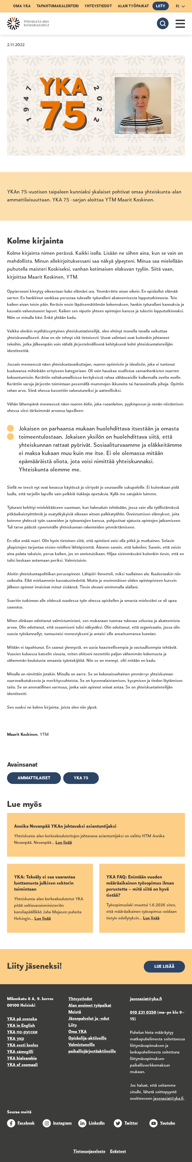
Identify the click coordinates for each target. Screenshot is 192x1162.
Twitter (131, 1123)
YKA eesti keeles (22, 1045)
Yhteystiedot (98, 6)
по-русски (27, 1032)
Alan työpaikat (133, 6)
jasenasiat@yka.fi (168, 1099)
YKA (12, 1032)
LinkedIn (97, 1123)
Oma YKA (22, 6)
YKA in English (21, 1026)
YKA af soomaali (22, 1065)
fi (177, 6)
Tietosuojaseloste (89, 1152)
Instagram (62, 1123)
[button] (180, 24)
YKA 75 (81, 778)
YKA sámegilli (20, 1052)
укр (19, 1039)
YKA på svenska (22, 1019)
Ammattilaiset (34, 778)
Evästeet (118, 1152)
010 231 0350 (143, 1013)
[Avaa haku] (163, 23)
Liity (160, 6)
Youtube (167, 1123)
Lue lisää (164, 967)
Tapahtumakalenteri (58, 6)
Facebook (26, 1123)
